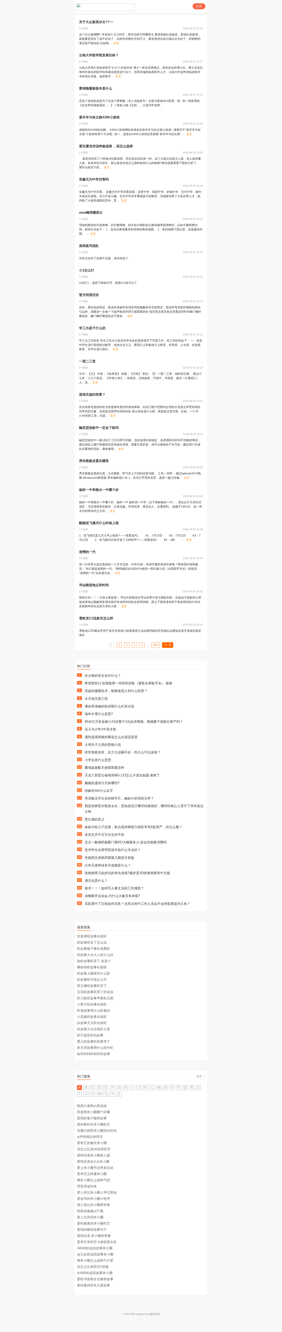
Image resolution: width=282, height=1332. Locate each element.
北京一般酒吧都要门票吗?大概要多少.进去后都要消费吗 (126, 842)
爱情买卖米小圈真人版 (93, 1155)
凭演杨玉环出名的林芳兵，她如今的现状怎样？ (119, 798)
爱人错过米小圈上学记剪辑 (97, 1192)
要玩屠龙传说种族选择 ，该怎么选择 (106, 146)
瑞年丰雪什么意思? (99, 714)
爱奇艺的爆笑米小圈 (92, 1143)
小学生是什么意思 (98, 760)
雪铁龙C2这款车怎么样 (96, 618)
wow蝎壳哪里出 (91, 212)
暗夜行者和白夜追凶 (92, 1106)
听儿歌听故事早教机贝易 (95, 998)
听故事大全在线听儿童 (93, 1029)
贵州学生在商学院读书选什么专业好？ (113, 850)
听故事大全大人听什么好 (95, 955)
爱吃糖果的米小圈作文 (93, 1223)
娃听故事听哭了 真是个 (94, 961)
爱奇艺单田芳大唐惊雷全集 (97, 1242)
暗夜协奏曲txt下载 (90, 1211)
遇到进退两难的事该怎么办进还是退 (111, 737)
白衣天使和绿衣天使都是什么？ (108, 865)
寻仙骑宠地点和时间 (94, 585)
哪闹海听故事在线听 (92, 967)
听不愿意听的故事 (90, 1035)
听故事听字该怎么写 (92, 979)
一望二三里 (87, 361)
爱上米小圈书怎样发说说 (95, 1167)
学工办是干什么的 (92, 328)
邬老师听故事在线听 (92, 936)
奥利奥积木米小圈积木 (93, 1124)
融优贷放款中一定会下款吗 (99, 427)
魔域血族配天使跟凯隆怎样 (104, 767)
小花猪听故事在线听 (92, 1016)
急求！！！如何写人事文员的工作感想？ (114, 888)
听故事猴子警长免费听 (93, 948)
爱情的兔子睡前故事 (92, 1118)
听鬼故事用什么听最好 (93, 1010)
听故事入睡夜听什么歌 (93, 973)
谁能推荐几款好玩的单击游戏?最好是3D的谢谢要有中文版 (127, 873)
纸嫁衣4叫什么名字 (99, 790)
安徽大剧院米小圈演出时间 (97, 1130)
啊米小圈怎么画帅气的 (93, 1180)
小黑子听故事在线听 (92, 1004)
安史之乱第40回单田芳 (93, 1149)
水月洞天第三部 (96, 698)
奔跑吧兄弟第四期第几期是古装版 (109, 857)
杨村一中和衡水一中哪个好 (99, 490)
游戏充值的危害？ (92, 394)
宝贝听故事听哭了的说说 (95, 992)
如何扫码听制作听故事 (93, 1054)
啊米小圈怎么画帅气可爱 (95, 1260)
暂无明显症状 (89, 295)
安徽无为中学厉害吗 (94, 179)
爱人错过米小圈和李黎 (93, 1205)
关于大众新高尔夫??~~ (96, 22)
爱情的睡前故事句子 (92, 1229)
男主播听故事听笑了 (92, 986)
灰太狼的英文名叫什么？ (103, 675)
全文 (116, 43)
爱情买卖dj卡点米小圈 (93, 1161)
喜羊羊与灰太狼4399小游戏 (99, 117)
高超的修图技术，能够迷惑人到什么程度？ (116, 691)
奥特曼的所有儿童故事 (93, 1285)
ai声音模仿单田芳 (90, 1137)
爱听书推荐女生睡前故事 (95, 1279)
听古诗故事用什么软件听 (95, 1047)
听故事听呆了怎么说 (92, 942)
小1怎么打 (86, 270)
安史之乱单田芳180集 (93, 1266)
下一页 (167, 645)
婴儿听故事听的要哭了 (93, 1041)
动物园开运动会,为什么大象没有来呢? (112, 896)
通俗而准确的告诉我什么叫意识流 (109, 706)
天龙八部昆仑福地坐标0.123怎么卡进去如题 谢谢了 (122, 775)
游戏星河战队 (89, 246)
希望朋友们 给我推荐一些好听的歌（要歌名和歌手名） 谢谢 (128, 683)
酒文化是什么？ (96, 880)
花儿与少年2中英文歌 (100, 729)
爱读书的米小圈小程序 (93, 1198)
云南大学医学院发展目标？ (99, 55)
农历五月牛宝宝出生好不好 (104, 834)
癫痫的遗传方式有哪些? (102, 783)
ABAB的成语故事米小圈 (95, 1248)
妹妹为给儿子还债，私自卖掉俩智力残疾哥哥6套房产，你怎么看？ (133, 827)
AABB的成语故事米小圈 (95, 1273)
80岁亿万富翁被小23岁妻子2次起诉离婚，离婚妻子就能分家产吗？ (134, 721)
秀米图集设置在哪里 (94, 461)
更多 (199, 1076)
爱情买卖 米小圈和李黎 (94, 1236)
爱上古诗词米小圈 (90, 1217)
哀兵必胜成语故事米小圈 (95, 1254)
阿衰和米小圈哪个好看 (93, 1112)
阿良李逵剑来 (87, 1186)
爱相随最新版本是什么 (95, 88)
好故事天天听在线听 (92, 1023)
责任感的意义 (94, 819)
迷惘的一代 (87, 552)
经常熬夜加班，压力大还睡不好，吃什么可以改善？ (123, 752)
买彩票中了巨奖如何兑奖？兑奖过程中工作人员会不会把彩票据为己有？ (137, 903)
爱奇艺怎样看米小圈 (92, 1174)
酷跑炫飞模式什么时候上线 (99, 523)
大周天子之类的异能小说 (103, 744)
